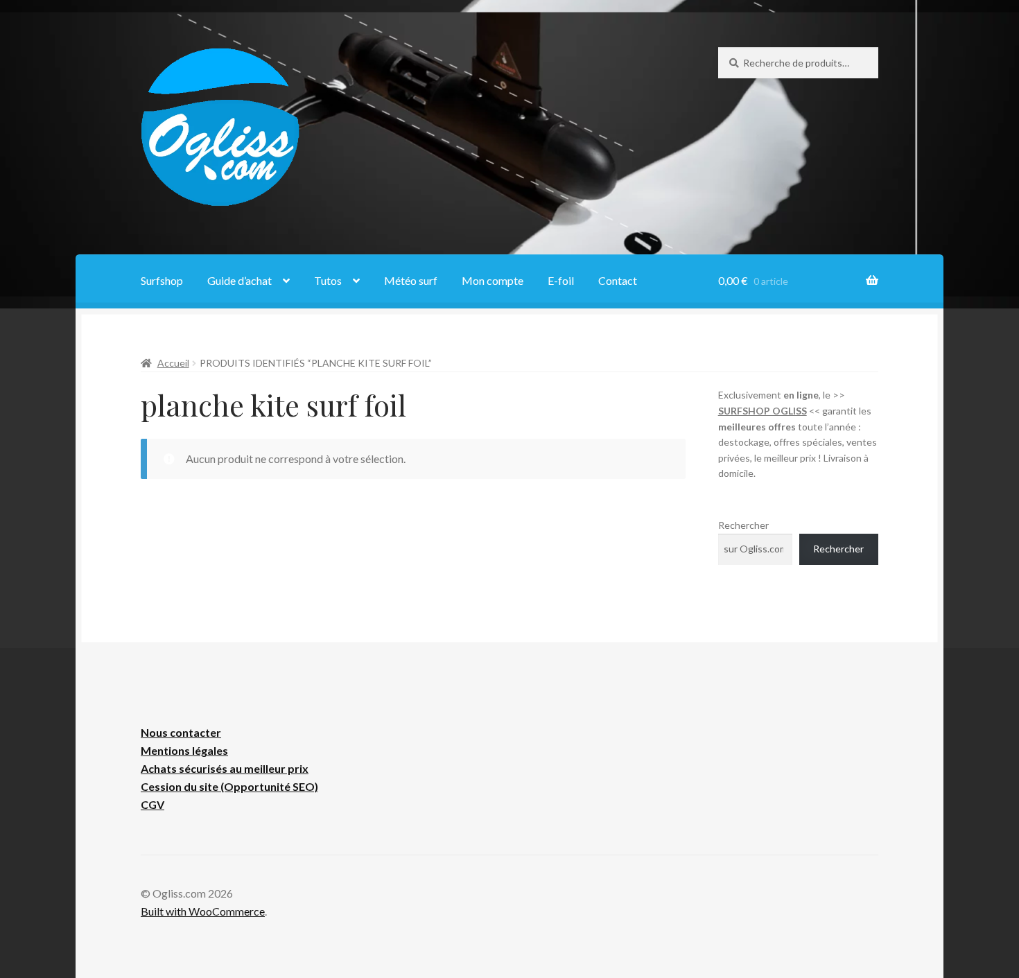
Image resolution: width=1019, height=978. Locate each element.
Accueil (173, 363)
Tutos (328, 280)
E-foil (561, 280)
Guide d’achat (239, 280)
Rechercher (743, 525)
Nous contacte (178, 732)
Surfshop (162, 280)
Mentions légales (184, 750)
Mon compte (492, 280)
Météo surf (410, 280)
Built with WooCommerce (203, 911)
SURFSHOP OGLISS (762, 411)
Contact (617, 280)
